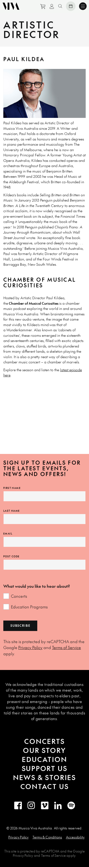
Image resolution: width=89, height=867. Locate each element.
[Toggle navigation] (83, 6)
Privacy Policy (30, 647)
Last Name (11, 511)
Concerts (19, 596)
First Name (12, 488)
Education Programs (29, 607)
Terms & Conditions (47, 837)
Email (7, 533)
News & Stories (44, 777)
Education (44, 759)
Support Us (44, 768)
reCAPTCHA (50, 851)
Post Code (11, 556)
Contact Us (44, 786)
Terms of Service (66, 647)
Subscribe (20, 625)
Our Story (44, 750)
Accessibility (75, 837)
